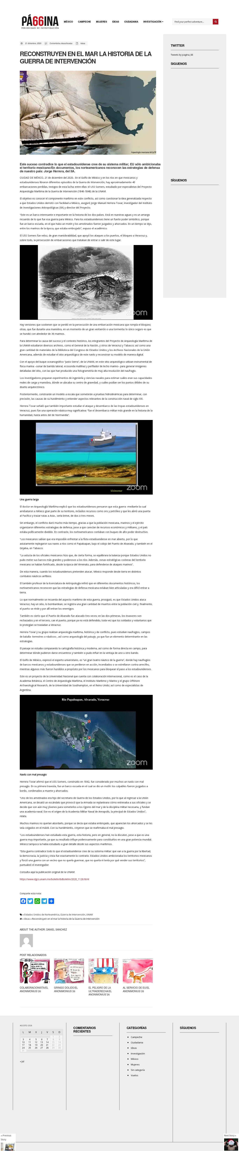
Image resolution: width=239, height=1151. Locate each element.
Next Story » (230, 1135)
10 (23, 1042)
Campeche (84, 21)
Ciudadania (131, 21)
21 (47, 1045)
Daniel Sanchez (56, 929)
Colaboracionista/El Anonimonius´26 (34, 989)
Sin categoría (138, 1069)
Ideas (115, 21)
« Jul (22, 1061)
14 (47, 1042)
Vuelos (134, 1075)
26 (36, 1047)
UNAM (89, 914)
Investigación (151, 22)
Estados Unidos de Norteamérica (41, 914)
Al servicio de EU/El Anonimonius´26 (136, 989)
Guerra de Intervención (72, 914)
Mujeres (101, 21)
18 (30, 1045)
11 (30, 1042)
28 (47, 1047)
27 (41, 1047)
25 (30, 1047)
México (68, 21)
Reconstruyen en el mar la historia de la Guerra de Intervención (85, 57)
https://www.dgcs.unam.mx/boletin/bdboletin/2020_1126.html (54, 879)
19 (36, 1045)
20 (41, 1045)
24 (23, 1047)
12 (36, 1042)
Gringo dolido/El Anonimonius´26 (66, 989)
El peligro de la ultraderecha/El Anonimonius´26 (100, 991)
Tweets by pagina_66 (182, 54)
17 (23, 1045)
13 (41, 1042)
